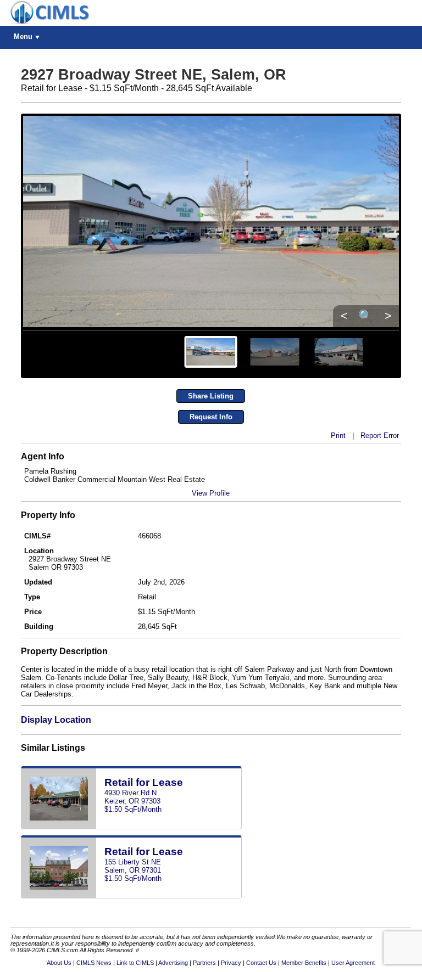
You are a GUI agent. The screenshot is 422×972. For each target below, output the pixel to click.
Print (338, 435)
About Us (59, 962)
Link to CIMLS (135, 962)
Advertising (173, 962)
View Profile (211, 493)
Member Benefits (303, 962)
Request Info (211, 417)
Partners (204, 962)
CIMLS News (94, 962)
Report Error (379, 435)
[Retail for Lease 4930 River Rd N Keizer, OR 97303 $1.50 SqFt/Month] (131, 827)
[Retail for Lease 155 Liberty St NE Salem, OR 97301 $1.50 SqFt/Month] (131, 896)
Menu (23, 36)
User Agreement (353, 962)
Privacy (231, 962)
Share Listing (211, 396)
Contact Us (261, 962)
